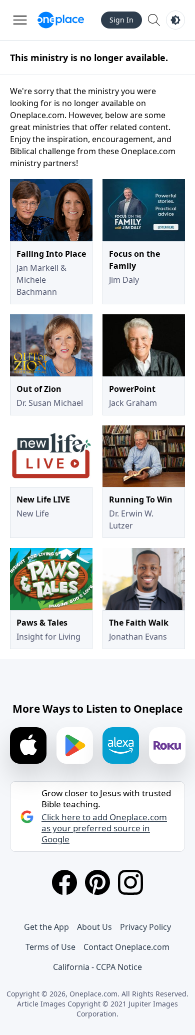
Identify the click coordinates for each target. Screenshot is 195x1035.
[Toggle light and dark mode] (175, 20)
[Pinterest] (97, 882)
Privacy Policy (145, 926)
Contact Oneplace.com (127, 946)
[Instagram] (130, 882)
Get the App (46, 926)
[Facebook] (64, 882)
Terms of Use (51, 946)
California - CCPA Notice (97, 966)
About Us (94, 926)
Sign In (122, 20)
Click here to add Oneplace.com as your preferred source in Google (104, 828)
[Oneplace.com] (61, 20)
